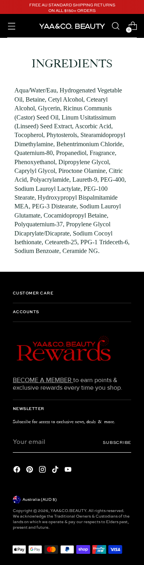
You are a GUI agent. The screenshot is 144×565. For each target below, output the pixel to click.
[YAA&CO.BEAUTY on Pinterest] (30, 470)
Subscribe (117, 443)
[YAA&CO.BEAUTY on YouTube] (69, 470)
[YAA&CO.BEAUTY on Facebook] (17, 470)
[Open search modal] (115, 26)
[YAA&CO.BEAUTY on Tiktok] (56, 470)
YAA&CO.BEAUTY (68, 511)
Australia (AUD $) (39, 500)
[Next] (134, 8)
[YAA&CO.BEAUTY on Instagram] (43, 470)
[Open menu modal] (11, 26)
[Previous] (9, 8)
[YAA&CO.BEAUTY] (72, 26)
